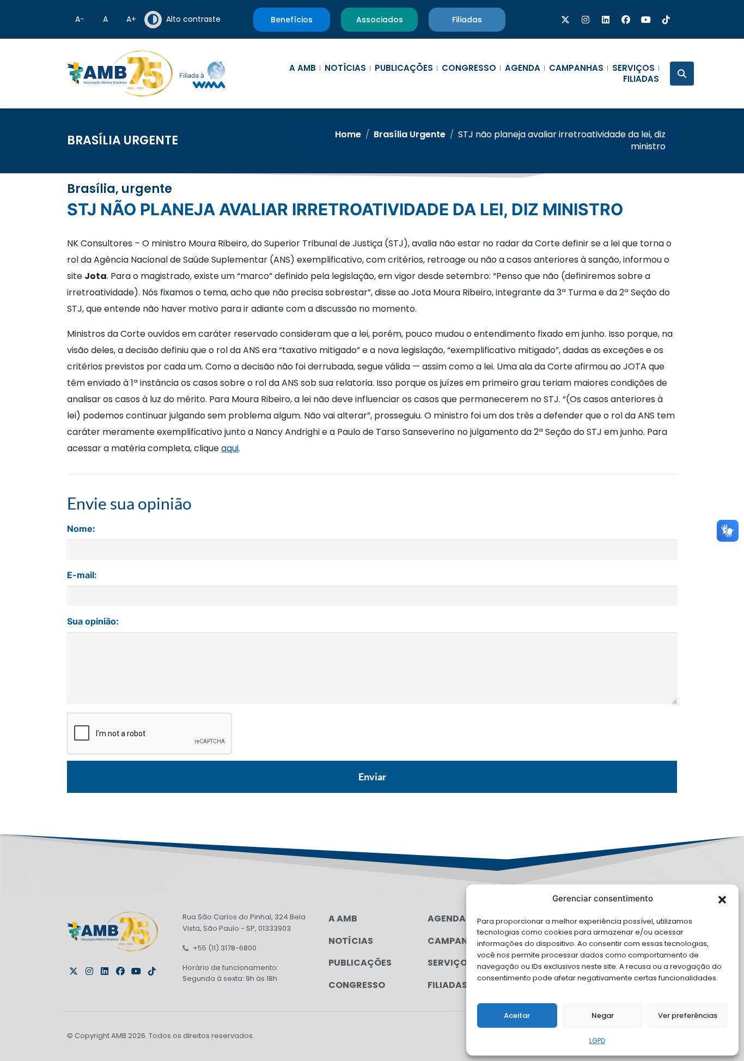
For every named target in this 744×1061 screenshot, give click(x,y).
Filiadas (641, 79)
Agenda (522, 68)
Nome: (81, 528)
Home (348, 134)
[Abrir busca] (682, 74)
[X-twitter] (565, 19)
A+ (131, 19)
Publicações (404, 68)
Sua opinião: (93, 621)
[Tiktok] (666, 19)
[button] (722, 898)
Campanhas (576, 68)
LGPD (597, 1040)
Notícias (345, 68)
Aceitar (517, 1015)
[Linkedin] (605, 19)
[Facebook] (626, 19)
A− (79, 19)
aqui (230, 448)
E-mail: (82, 574)
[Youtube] (646, 19)
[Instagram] (585, 19)
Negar (602, 1015)
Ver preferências (687, 1015)
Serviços (633, 68)
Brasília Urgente (122, 140)
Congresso (469, 68)
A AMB (302, 68)
